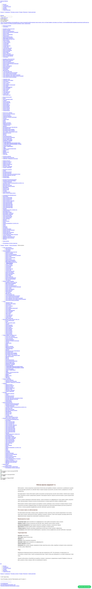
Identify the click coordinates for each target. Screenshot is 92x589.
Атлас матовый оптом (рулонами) (10, 72)
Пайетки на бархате (7, 161)
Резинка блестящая (7, 228)
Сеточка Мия (6, 43)
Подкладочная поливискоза (9, 137)
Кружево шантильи (7, 172)
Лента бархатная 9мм (7, 216)
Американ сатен (6, 79)
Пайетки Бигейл (6, 160)
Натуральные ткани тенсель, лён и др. (38, 22)
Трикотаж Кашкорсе (7, 116)
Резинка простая (6, 231)
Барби (4, 120)
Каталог (4, 4)
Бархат (4, 121)
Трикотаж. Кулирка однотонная (9, 117)
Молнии (5, 219)
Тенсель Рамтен (6, 107)
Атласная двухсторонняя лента (9, 195)
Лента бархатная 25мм (8, 207)
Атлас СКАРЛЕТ (6, 88)
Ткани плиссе (6, 149)
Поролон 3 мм (6, 188)
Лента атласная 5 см (7, 199)
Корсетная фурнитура (79, 22)
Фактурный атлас (7, 94)
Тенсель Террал (6, 109)
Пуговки (5, 190)
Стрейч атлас (6, 93)
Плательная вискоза (7, 136)
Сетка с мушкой (6, 41)
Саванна (5, 100)
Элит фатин (5, 26)
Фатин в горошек (6, 30)
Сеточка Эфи (6, 46)
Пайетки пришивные (7, 164)
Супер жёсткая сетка (7, 48)
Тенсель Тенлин (6, 108)
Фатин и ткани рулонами (21, 22)
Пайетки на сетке (6, 162)
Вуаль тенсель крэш (7, 97)
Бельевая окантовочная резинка (10, 179)
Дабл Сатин (5, 90)
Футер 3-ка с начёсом (7, 112)
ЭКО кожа (5, 154)
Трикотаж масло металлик (8, 157)
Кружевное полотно (7, 171)
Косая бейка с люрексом (8, 213)
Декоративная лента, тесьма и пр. (10, 209)
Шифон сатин (6, 151)
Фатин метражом (12, 22)
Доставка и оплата (7, 6)
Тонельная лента (6, 191)
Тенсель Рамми (6, 106)
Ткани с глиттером (63, 22)
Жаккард (5, 126)
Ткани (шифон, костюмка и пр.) (52, 22)
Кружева (73, 22)
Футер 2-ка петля (6, 114)
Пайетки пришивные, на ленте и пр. (11, 223)
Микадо (4, 134)
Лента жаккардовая (7, 217)
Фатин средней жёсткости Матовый (10, 63)
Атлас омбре (5, 85)
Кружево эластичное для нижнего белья (11, 174)
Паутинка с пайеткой (7, 166)
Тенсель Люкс (6, 103)
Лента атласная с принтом (8, 200)
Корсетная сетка (6, 184)
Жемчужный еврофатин (8, 37)
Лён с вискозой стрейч (8, 99)
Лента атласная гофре (7, 201)
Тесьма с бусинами (7, 235)
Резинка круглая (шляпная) (9, 230)
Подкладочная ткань (7, 138)
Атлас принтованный (7, 87)
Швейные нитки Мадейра (8, 237)
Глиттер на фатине (7, 156)
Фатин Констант (6, 51)
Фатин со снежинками (8, 34)
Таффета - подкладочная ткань (9, 148)
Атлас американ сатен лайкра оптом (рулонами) (13, 75)
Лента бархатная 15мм (8, 205)
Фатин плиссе (6, 35)
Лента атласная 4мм (7, 215)
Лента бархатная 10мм (8, 204)
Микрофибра (6, 187)
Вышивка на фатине (7, 169)
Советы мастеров (6, 9)
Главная (2, 245)
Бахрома (5, 208)
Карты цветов (6, 241)
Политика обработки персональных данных (10, 585)
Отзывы (4, 7)
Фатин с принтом (7, 53)
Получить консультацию (84, 586)
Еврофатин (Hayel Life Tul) (8, 28)
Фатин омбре (6, 52)
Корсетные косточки (7, 185)
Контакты (5, 8)
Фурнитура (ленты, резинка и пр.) (10, 418)
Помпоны (5, 226)
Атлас (28, 22)
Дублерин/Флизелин (7, 181)
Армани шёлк (6, 119)
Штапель (5, 153)
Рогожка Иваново (7, 141)
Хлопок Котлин (6, 110)
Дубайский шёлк (6, 125)
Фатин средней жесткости (8, 31)
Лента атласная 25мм (7, 198)
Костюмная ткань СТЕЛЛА (9, 130)
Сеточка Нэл (5, 44)
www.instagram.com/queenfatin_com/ (8, 584)
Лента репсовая (6, 218)
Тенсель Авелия (6, 101)
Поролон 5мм (6, 189)
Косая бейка (5, 196)
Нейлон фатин (6, 40)
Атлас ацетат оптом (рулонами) (9, 77)
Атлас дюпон (6, 83)
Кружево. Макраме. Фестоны (9, 175)
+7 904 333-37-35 (4, 17)
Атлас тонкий (6, 89)
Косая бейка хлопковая (8, 214)
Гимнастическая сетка (7, 36)
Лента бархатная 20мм (8, 206)
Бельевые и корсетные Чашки (9, 180)
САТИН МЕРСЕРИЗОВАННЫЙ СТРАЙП (12, 144)
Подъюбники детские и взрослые (10, 243)
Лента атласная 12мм (7, 197)
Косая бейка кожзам (7, 212)
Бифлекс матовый (7, 122)
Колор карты (12, 23)
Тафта (4, 147)
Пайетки (69, 22)
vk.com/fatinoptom (4, 583)
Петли (4, 225)
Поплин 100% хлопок (7, 139)
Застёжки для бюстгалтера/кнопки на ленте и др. (13, 182)
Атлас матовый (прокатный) (9, 84)
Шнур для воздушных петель (9, 193)
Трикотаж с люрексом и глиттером (10, 158)
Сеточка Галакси (6, 42)
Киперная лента (6, 210)
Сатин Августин (6, 91)
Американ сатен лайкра (8, 80)
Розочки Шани (6, 177)
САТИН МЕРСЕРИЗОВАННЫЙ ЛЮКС (11, 143)
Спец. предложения (5, 22)
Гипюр (4, 170)
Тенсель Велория (6, 102)
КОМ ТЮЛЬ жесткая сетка (9, 39)
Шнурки (5, 239)
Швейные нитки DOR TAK (9, 236)
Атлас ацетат (6, 81)
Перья (4, 224)
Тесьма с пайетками (7, 167)
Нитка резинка (6, 221)
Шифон (4, 150)
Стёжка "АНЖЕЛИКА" (8, 146)
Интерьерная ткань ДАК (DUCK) (10, 127)
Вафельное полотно (7, 123)
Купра (4, 98)
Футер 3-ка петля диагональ (9, 113)
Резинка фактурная (7, 233)
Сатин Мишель (6, 92)
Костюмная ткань (6, 128)
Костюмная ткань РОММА (9, 129)
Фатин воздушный (7, 25)
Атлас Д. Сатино (6, 82)
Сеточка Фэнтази (6, 45)
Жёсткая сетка (6, 70)
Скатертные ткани (7, 145)
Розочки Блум (6, 176)
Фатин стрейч (6, 33)
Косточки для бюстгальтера (9, 186)
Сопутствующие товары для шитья (10, 234)
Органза (5, 118)
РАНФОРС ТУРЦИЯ (7, 140)
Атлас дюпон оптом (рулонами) (10, 73)
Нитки (4, 222)
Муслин (4, 135)
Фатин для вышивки (7, 50)
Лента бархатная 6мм (7, 203)
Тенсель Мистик (6, 104)
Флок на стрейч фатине (8, 55)
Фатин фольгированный (8, 54)
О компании (5, 5)
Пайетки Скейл (6, 165)
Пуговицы (5, 227)
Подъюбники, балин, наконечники (22, 23)
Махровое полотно (7, 132)
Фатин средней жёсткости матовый (10, 32)
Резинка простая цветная (8, 232)
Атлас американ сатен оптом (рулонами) (11, 74)
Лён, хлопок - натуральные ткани (10, 131)
